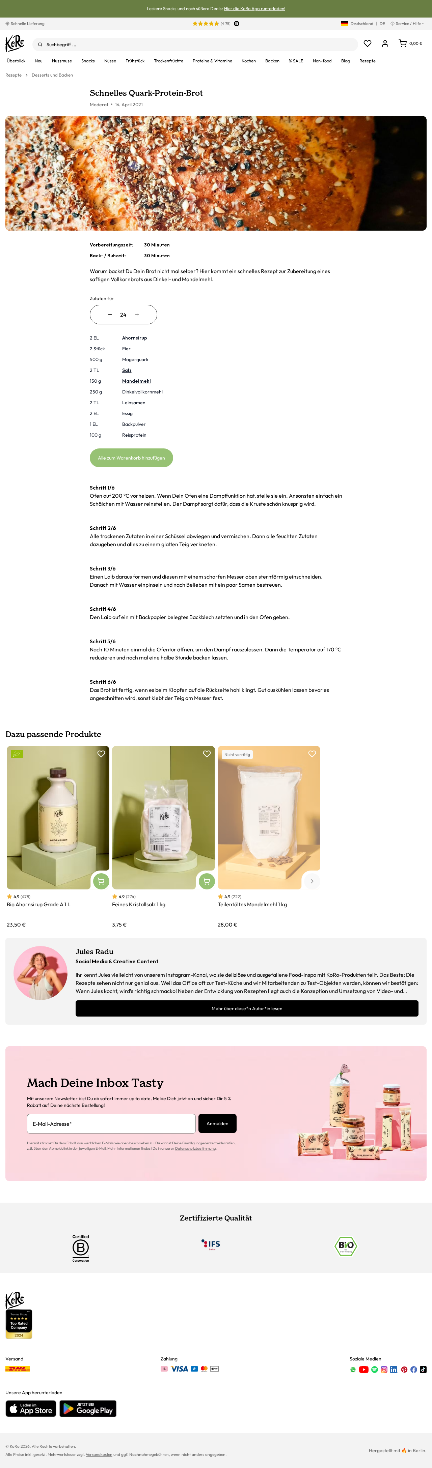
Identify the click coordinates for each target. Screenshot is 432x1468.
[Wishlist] (367, 43)
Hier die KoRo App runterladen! (254, 8)
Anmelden (217, 1123)
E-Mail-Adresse (52, 1123)
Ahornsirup (134, 338)
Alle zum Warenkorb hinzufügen (131, 458)
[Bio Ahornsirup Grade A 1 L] (58, 837)
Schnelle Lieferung (28, 23)
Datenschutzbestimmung (195, 1148)
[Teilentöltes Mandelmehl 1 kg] (269, 837)
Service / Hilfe (408, 23)
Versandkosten (99, 1454)
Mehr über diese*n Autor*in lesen (247, 1008)
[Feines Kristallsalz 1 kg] (163, 837)
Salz (127, 370)
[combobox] (195, 44)
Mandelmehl (136, 381)
